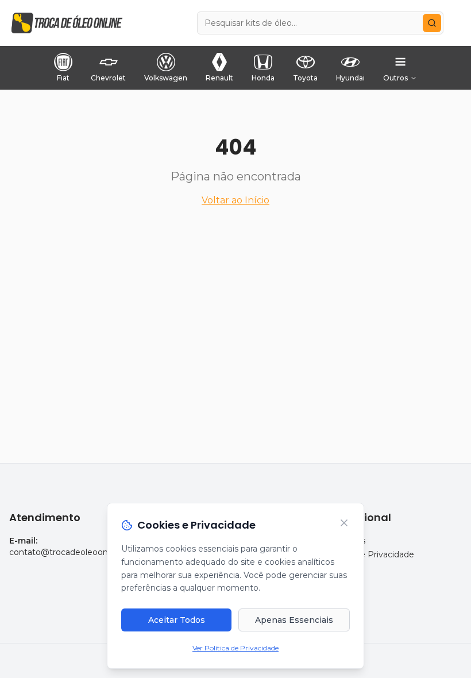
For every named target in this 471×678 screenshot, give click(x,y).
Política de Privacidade (368, 554)
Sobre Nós (344, 541)
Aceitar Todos (176, 620)
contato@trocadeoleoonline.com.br (80, 552)
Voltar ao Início (235, 200)
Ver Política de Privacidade (235, 648)
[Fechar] (344, 523)
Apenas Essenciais (294, 620)
